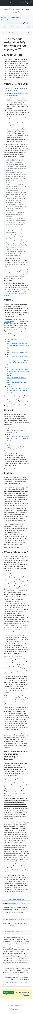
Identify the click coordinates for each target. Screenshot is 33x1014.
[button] (24, 23)
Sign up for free (8, 992)
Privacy (8, 1004)
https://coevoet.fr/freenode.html (17, 356)
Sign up (28, 3)
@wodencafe (6, 923)
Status (18, 1004)
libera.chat (7, 322)
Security (14, 1004)
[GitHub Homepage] (11, 1009)
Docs (29, 1004)
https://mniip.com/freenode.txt (16, 377)
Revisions (15, 27)
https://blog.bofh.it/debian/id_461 (17, 352)
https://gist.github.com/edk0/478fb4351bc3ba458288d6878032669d (18, 363)
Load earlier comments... (16, 899)
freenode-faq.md (14, 17)
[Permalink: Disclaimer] (3, 473)
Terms (3, 1004)
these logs (25, 733)
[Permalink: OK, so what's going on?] (3, 552)
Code (5, 27)
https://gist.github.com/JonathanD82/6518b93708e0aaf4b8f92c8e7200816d (18, 390)
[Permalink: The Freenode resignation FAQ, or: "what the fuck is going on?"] (3, 44)
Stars (26, 27)
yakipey (5, 919)
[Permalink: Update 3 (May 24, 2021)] (3, 84)
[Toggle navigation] (2, 3)
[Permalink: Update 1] (3, 410)
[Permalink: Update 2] (3, 300)
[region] (16, 465)
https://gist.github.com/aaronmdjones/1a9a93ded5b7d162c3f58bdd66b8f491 (18, 438)
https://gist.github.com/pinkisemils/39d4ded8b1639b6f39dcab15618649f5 (18, 371)
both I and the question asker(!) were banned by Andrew (15, 293)
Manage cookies (19, 1005)
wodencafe (6, 903)
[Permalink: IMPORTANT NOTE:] (3, 55)
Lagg (4, 931)
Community (24, 1004)
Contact (12, 1005)
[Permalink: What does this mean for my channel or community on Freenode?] (3, 755)
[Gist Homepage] (11, 3)
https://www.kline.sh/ (17, 339)
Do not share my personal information (16, 1007)
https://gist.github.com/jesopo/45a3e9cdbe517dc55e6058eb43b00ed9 (18, 345)
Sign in (21, 3)
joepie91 (4, 17)
